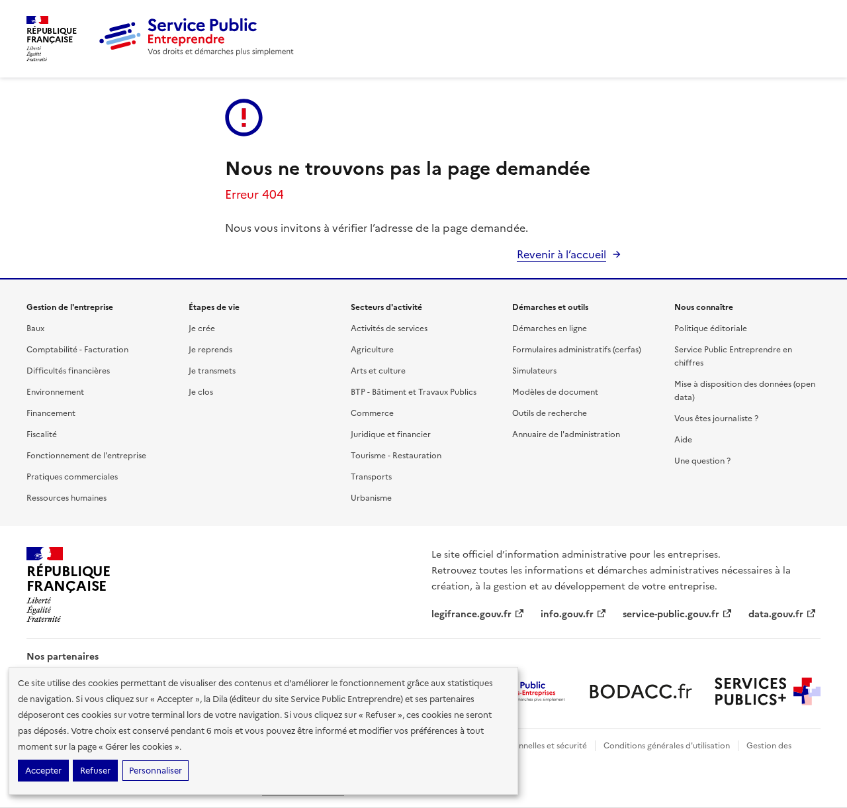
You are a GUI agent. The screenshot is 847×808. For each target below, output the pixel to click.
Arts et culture (378, 371)
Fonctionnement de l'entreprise (86, 456)
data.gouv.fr (775, 614)
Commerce (372, 413)
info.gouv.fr (567, 614)
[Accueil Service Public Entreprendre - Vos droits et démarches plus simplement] (197, 53)
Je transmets (212, 371)
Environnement (55, 392)
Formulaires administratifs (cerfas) (576, 350)
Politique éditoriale (710, 328)
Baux (35, 328)
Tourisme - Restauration (396, 456)
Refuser (95, 770)
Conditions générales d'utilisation (666, 746)
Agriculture (372, 350)
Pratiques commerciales (72, 477)
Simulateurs (534, 371)
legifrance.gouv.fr (471, 614)
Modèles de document (555, 392)
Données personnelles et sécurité (524, 746)
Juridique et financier (391, 434)
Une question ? (702, 461)
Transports (371, 477)
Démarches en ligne (549, 328)
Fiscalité (41, 434)
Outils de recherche (549, 413)
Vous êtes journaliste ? (716, 419)
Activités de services (389, 328)
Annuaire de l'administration (566, 434)
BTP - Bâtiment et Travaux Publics (413, 392)
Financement (50, 413)
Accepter (43, 770)
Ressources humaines (66, 498)
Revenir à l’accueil (561, 254)
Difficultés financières (68, 371)
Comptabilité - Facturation (77, 350)
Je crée (202, 328)
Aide (683, 440)
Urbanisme (371, 498)
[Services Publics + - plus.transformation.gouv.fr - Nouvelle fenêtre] (768, 691)
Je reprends (210, 350)
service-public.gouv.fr (671, 614)
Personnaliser (155, 770)
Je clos (201, 392)
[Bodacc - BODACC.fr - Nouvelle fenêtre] (640, 691)
